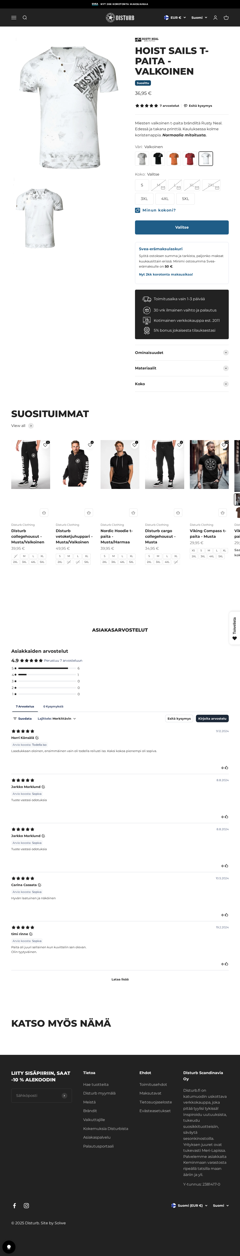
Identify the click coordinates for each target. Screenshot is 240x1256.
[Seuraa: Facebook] (14, 1205)
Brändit (90, 1111)
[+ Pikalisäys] (44, 512)
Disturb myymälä (99, 1093)
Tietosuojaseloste (155, 1102)
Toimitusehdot (153, 1084)
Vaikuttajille (94, 1120)
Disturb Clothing (23, 524)
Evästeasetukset (155, 1111)
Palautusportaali (98, 1146)
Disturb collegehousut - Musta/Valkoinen (27, 536)
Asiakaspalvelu (97, 1137)
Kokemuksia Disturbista (105, 1128)
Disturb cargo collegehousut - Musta (160, 536)
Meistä (89, 1102)
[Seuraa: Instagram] (26, 1205)
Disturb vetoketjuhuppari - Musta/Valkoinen (74, 536)
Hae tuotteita (96, 1084)
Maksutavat (150, 1093)
